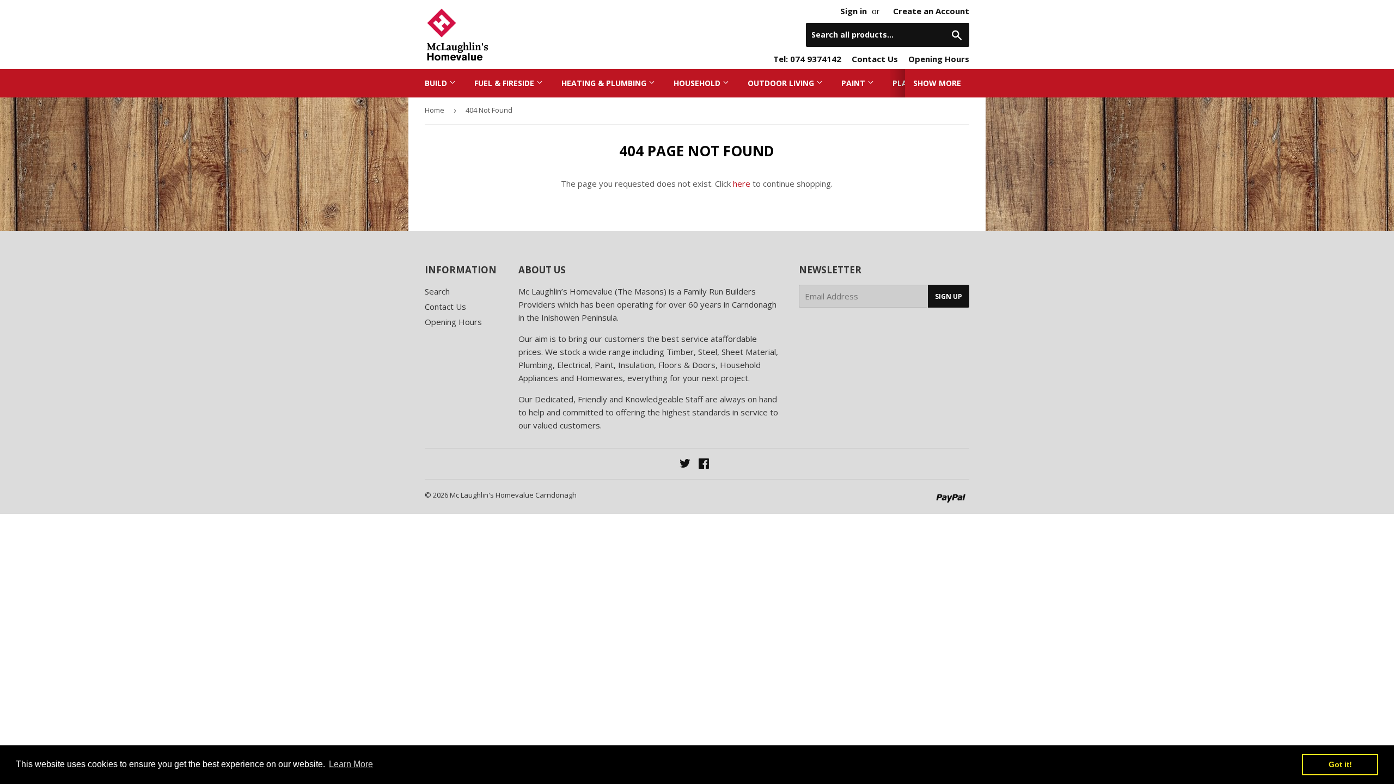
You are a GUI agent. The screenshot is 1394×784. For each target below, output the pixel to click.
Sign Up (948, 296)
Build (437, 83)
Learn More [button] (351, 764)
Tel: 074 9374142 (807, 58)
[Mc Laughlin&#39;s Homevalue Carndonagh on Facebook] (704, 464)
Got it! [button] (1340, 764)
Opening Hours (938, 58)
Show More (937, 83)
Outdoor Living (782, 83)
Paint (854, 83)
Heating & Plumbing (605, 83)
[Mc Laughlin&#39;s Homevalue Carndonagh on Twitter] (685, 464)
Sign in (853, 10)
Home (434, 110)
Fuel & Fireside (505, 83)
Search (437, 291)
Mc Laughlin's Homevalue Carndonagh (513, 495)
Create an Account (931, 10)
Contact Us (875, 58)
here (741, 183)
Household (698, 83)
